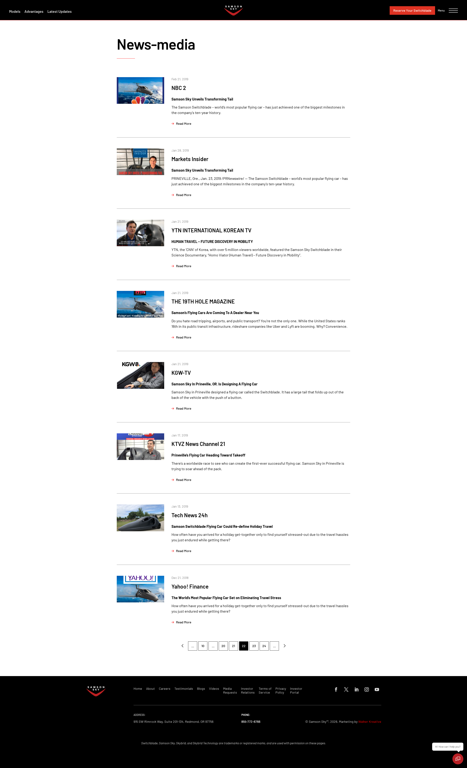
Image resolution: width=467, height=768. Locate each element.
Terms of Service (265, 691)
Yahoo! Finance (190, 586)
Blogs (201, 688)
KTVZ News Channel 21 (198, 443)
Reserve (412, 10)
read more (183, 123)
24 (264, 646)
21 (233, 646)
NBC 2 (178, 87)
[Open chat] (457, 758)
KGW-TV (181, 372)
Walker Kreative (369, 721)
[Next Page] (284, 646)
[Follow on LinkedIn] (356, 689)
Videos (214, 688)
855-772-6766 (250, 721)
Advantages (33, 11)
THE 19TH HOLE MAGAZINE (203, 301)
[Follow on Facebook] (336, 689)
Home (138, 688)
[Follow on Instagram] (366, 689)
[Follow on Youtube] (377, 689)
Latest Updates (59, 11)
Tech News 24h (189, 515)
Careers (164, 688)
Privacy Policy (280, 691)
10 (202, 646)
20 (223, 646)
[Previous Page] (182, 646)
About (150, 688)
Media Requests (230, 691)
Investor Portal (296, 691)
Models (14, 11)
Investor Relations (248, 691)
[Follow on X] (346, 689)
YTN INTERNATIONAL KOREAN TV (211, 230)
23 (254, 646)
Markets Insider (189, 159)
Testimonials (183, 688)
